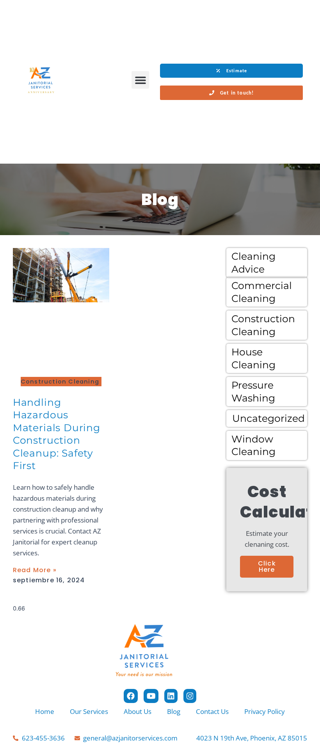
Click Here (267, 566)
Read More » (35, 570)
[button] (140, 80)
